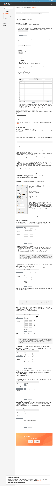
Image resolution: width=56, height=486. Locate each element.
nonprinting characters (24, 12)
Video (6, 23)
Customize (16, 482)
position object (28, 13)
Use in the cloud (36, 441)
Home (17, 7)
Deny (10, 482)
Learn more (39, 480)
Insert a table (7, 13)
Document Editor (28, 7)
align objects (24, 13)
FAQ (5, 25)
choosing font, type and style (32, 75)
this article (17, 123)
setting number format (40, 75)
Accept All (22, 482)
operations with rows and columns (44, 12)
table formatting (30, 12)
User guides (23, 7)
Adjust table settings (8, 16)
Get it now (30, 441)
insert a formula (37, 208)
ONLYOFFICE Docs (18, 12)
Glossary (6, 21)
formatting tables (21, 76)
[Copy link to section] (21, 16)
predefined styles (33, 13)
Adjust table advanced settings (8, 18)
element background (38, 13)
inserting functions (46, 75)
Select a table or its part (8, 14)
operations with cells (18, 13)
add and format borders (36, 12)
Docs (19, 7)
